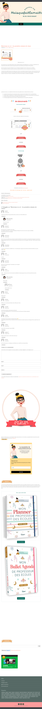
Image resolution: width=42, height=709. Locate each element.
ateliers (13, 692)
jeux (39, 695)
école (28, 697)
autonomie (17, 692)
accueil (6, 197)
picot (37, 696)
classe (3, 693)
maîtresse (21, 696)
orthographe (33, 696)
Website (2, 369)
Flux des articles (4, 682)
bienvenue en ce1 (9, 197)
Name (2, 361)
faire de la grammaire (24, 695)
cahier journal (30, 692)
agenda (7, 692)
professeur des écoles (8, 697)
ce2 (39, 692)
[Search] (39, 646)
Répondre (3, 216)
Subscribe (21, 472)
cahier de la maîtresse (23, 692)
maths (18, 696)
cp (25, 693)
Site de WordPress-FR (4, 686)
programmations (15, 697)
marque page (22, 197)
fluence (30, 695)
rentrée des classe (26, 197)
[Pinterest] (21, 704)
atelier (10, 692)
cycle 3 (36, 693)
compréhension (17, 693)
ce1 (33, 692)
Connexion (3, 680)
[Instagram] (23, 704)
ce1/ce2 (36, 692)
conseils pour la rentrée (16, 197)
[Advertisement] (21, 37)
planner (3, 697)
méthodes (26, 696)
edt (2, 695)
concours (22, 693)
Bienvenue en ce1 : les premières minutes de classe (15, 198)
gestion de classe (10, 196)
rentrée (21, 697)
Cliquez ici (14, 438)
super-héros (25, 697)
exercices (14, 695)
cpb (27, 693)
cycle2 (30, 693)
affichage (3, 692)
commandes (12, 693)
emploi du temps (8, 695)
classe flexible (7, 693)
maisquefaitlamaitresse (12, 696)
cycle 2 (33, 693)
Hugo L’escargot (25, 187)
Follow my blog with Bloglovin (15, 650)
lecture (3, 696)
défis (39, 693)
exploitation (18, 695)
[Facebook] (19, 704)
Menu (21, 24)
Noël (29, 696)
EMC (4, 695)
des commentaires (4, 684)
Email (2, 365)
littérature (6, 696)
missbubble (12, 47)
